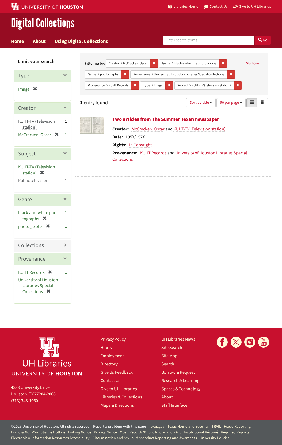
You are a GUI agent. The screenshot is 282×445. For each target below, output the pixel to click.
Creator (27, 108)
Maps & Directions (117, 405)
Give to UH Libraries (119, 389)
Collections (31, 245)
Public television (33, 181)
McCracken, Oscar (148, 129)
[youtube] (263, 342)
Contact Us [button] (218, 6)
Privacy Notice (105, 432)
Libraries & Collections (121, 397)
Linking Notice (79, 432)
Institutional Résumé (201, 432)
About (39, 41)
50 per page (230, 102)
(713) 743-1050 (24, 401)
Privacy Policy (113, 339)
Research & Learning (180, 381)
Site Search (171, 348)
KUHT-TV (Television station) (199, 129)
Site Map (169, 356)
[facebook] (222, 342)
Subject (27, 154)
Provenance (31, 259)
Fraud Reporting (237, 426)
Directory (109, 364)
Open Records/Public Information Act (150, 432)
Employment (112, 356)
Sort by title (200, 102)
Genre (25, 199)
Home (17, 41)
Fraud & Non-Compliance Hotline (38, 432)
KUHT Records (153, 153)
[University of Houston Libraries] (47, 356)
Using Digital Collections (81, 41)
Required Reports (235, 432)
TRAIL (216, 426)
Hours (106, 348)
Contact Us (110, 381)
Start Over (253, 63)
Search (167, 364)
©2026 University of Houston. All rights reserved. (50, 426)
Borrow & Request (178, 372)
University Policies (214, 438)
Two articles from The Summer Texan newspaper (165, 119)
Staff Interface (174, 405)
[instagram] (249, 342)
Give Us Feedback (117, 372)
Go (264, 40)
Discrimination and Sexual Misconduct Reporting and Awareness (144, 438)
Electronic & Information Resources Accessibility (50, 438)
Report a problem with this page (119, 426)
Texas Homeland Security (188, 426)
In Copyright (140, 145)
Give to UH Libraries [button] (255, 6)
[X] (236, 342)
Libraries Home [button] (185, 6)
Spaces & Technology (180, 389)
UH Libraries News (178, 339)
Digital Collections (42, 23)
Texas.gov (157, 426)
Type (23, 76)
